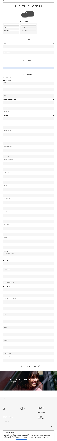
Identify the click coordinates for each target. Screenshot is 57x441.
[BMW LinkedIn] (52, 426)
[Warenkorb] (50, 1)
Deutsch (52, 428)
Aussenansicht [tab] (26, 64)
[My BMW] (49, 1)
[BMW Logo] (3, 1)
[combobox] (11, 25)
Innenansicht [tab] (30, 64)
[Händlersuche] (53, 1)
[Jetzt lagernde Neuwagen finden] (28, 381)
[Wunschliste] (52, 1)
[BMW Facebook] (48, 426)
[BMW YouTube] (51, 426)
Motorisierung (5, 29)
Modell (4, 26)
